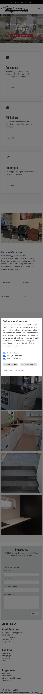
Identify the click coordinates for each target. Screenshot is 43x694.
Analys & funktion (14, 356)
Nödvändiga (12, 353)
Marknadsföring (14, 359)
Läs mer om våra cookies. (14, 370)
